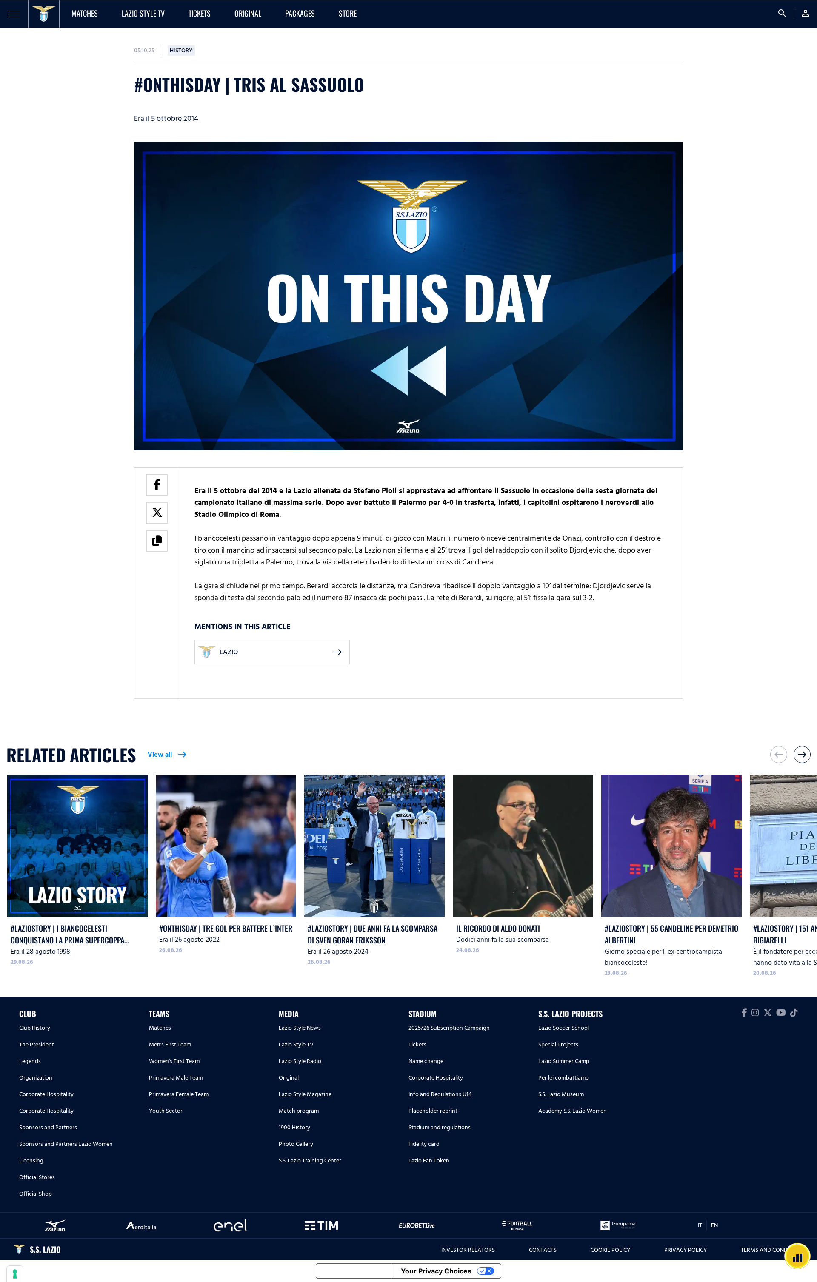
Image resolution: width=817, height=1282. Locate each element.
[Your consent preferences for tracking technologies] (15, 1274)
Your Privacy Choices (436, 1271)
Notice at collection (355, 1271)
